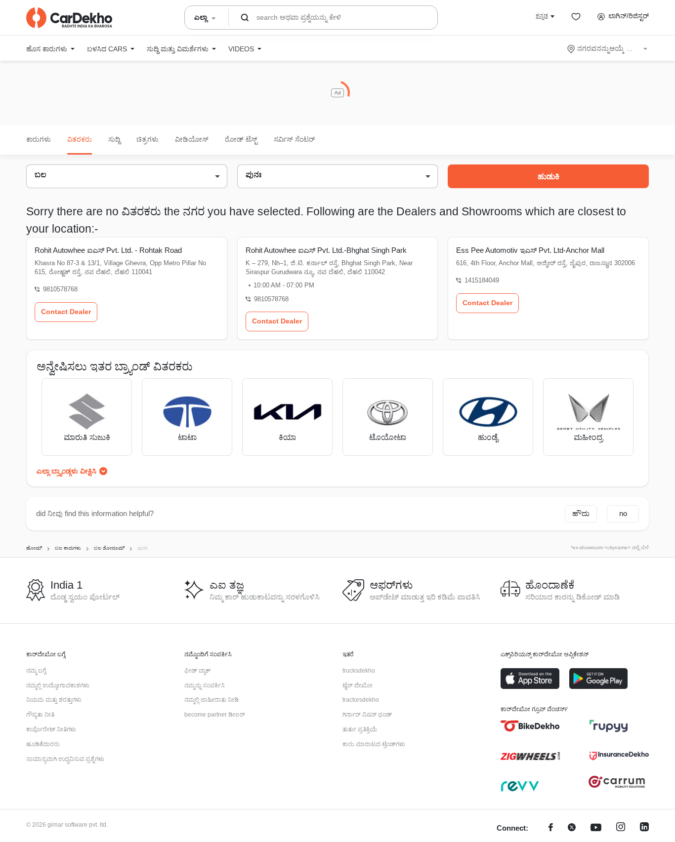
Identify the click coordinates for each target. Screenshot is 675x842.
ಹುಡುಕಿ (548, 176)
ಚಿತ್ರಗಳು (147, 139)
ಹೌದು (581, 513)
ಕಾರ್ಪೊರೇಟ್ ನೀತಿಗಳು (51, 729)
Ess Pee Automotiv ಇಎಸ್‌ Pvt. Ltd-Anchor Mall (530, 250)
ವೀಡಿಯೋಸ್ (192, 139)
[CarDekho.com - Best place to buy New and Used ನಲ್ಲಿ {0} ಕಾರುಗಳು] (69, 17)
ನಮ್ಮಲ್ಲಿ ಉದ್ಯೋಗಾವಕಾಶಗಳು (57, 685)
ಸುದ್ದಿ (114, 139)
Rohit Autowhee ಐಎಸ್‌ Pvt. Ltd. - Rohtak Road (108, 250)
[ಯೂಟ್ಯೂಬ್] (596, 828)
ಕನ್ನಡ (542, 15)
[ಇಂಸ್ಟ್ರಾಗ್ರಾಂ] (620, 828)
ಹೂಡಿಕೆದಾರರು (43, 744)
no (623, 513)
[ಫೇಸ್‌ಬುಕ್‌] (550, 828)
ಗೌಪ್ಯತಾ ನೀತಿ (40, 714)
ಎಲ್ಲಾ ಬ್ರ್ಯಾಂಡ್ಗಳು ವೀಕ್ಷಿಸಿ (66, 471)
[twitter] (572, 828)
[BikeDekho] (530, 726)
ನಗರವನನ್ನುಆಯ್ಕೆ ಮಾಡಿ (608, 48)
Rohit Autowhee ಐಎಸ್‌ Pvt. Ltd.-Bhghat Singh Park (326, 250)
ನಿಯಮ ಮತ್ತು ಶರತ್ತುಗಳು (54, 699)
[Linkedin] (644, 828)
